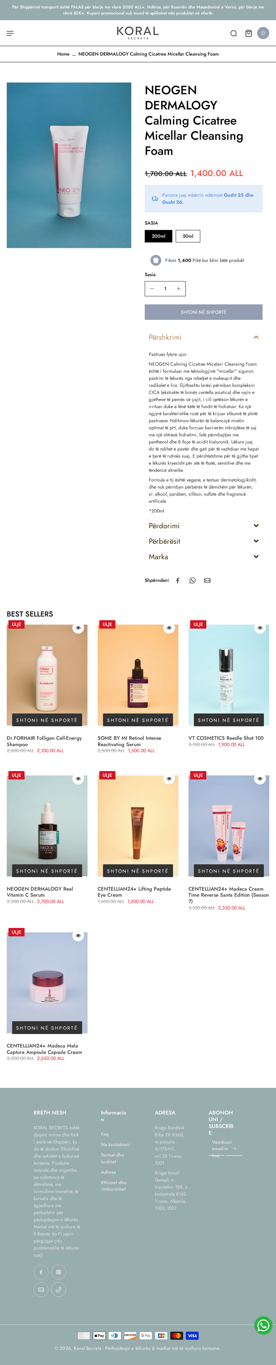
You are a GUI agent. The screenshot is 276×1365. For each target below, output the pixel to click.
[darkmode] (263, 33)
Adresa (108, 1172)
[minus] (152, 288)
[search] (233, 33)
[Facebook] (41, 1272)
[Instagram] (58, 1272)
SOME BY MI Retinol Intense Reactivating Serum (129, 741)
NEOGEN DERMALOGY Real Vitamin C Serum (40, 892)
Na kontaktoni (115, 1144)
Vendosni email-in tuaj (222, 1149)
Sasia (150, 274)
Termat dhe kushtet (112, 1158)
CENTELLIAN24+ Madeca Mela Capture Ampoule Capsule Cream (44, 1049)
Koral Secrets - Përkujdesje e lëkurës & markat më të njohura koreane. (147, 1348)
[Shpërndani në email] (207, 580)
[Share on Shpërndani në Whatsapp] (192, 580)
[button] (204, 312)
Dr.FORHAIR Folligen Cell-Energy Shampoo (44, 741)
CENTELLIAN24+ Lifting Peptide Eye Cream (134, 892)
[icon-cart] (248, 33)
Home (63, 54)
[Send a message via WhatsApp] (263, 1325)
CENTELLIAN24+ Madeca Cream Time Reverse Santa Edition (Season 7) (228, 895)
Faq (104, 1134)
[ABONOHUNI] (234, 1149)
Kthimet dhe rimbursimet (114, 1185)
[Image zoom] (69, 165)
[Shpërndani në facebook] (177, 580)
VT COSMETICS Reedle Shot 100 (226, 738)
